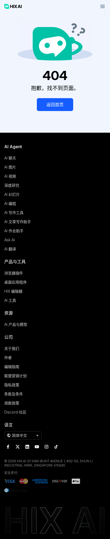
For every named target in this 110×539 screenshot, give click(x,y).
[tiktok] (56, 446)
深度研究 (11, 185)
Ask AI (9, 240)
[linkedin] (27, 446)
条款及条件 (13, 394)
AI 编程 (10, 203)
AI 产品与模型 (15, 324)
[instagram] (46, 446)
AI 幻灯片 (12, 194)
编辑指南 (11, 366)
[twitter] (17, 446)
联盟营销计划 (15, 375)
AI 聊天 (10, 158)
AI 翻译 (10, 249)
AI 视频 (10, 176)
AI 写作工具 (13, 212)
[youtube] (36, 446)
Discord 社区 (15, 412)
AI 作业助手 (13, 230)
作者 (8, 357)
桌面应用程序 (15, 282)
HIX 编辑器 (13, 291)
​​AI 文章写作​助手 (17, 221)
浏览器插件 (13, 273)
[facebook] (8, 446)
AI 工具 (10, 300)
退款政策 (11, 403)
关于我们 (11, 348)
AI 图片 (10, 167)
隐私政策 (11, 385)
